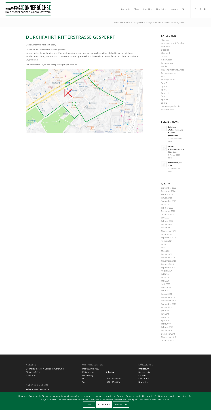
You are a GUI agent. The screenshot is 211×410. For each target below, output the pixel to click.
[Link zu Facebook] (195, 9)
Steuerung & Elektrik (170, 106)
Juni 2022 (165, 217)
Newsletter (143, 382)
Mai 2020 (165, 280)
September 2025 (168, 187)
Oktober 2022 (167, 214)
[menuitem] (125, 9)
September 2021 (168, 237)
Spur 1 (164, 86)
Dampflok (165, 46)
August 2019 (166, 307)
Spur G (164, 89)
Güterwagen (166, 59)
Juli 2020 (165, 274)
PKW (163, 76)
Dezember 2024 (168, 191)
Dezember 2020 (168, 257)
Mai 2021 (165, 247)
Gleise (164, 56)
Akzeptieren (104, 404)
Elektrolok (165, 53)
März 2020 (166, 287)
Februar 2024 (167, 194)
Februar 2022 (167, 221)
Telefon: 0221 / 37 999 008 (37, 389)
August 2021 (166, 240)
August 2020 (166, 270)
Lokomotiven (167, 63)
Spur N (164, 96)
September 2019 (168, 304)
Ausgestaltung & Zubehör (172, 43)
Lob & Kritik (143, 378)
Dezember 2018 (168, 333)
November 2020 (168, 260)
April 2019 (165, 320)
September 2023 (168, 201)
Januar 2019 (166, 330)
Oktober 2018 (167, 340)
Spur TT (164, 99)
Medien (164, 66)
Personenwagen (168, 73)
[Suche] (183, 9)
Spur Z (164, 102)
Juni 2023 (165, 204)
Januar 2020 (166, 294)
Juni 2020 (165, 277)
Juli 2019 (165, 310)
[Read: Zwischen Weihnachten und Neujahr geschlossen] (164, 128)
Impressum (143, 368)
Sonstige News (168, 79)
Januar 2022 (166, 224)
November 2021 (168, 231)
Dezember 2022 (168, 211)
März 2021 (166, 251)
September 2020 (168, 267)
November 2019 (168, 300)
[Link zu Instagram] (200, 9)
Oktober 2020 (167, 264)
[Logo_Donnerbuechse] (31, 9)
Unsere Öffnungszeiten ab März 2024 (176, 149)
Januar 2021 (166, 254)
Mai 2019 (165, 317)
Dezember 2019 (168, 297)
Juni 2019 (165, 313)
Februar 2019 (167, 327)
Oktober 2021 (167, 234)
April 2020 (165, 284)
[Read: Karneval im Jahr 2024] (164, 164)
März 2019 (166, 323)
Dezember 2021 (168, 227)
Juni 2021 (165, 244)
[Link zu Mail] (204, 9)
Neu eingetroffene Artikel (172, 69)
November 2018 (168, 337)
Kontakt (142, 375)
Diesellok (165, 49)
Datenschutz (144, 372)
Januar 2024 (166, 197)
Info (89, 404)
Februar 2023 (167, 207)
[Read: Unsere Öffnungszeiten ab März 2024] (164, 148)
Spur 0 (164, 83)
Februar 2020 (167, 290)
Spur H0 (165, 93)
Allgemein (165, 39)
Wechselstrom (167, 109)
